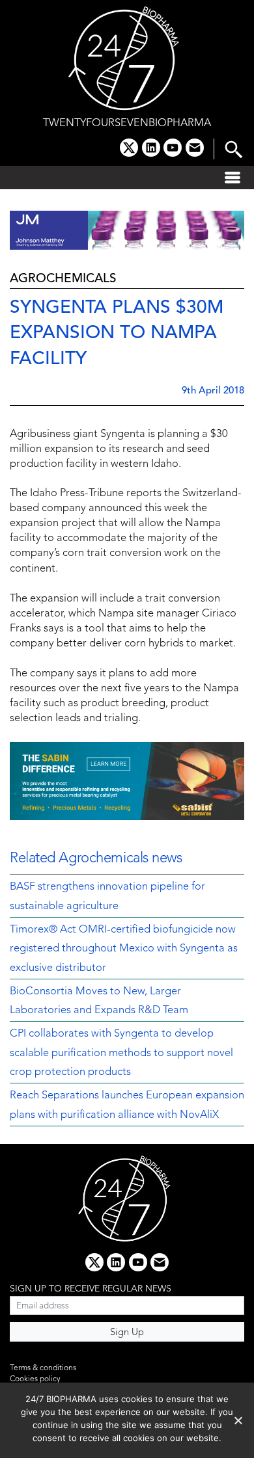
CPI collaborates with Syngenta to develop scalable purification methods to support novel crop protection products (121, 1053)
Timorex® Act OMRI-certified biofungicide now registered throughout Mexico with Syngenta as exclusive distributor (124, 949)
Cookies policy (35, 1379)
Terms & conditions (43, 1368)
